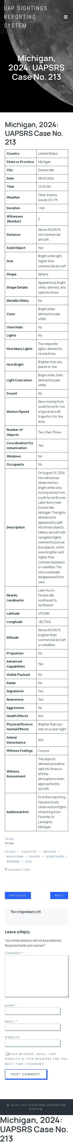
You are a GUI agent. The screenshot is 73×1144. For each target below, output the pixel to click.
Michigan (15, 856)
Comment (15, 953)
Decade (49, 851)
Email (11, 1021)
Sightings (55, 856)
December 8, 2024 (19, 869)
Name (11, 1005)
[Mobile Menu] (65, 17)
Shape (34, 856)
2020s (10, 851)
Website (12, 1037)
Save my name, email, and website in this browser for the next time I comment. (36, 1059)
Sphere (13, 861)
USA (29, 861)
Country (29, 851)
